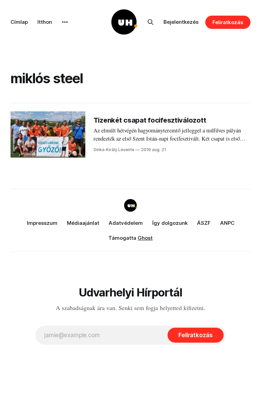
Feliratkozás (227, 22)
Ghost (145, 238)
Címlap (19, 22)
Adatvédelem (126, 223)
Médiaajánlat (83, 223)
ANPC (227, 223)
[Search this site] (150, 22)
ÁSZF (204, 223)
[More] (64, 22)
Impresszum (42, 223)
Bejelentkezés (180, 22)
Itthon (44, 22)
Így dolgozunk (170, 223)
